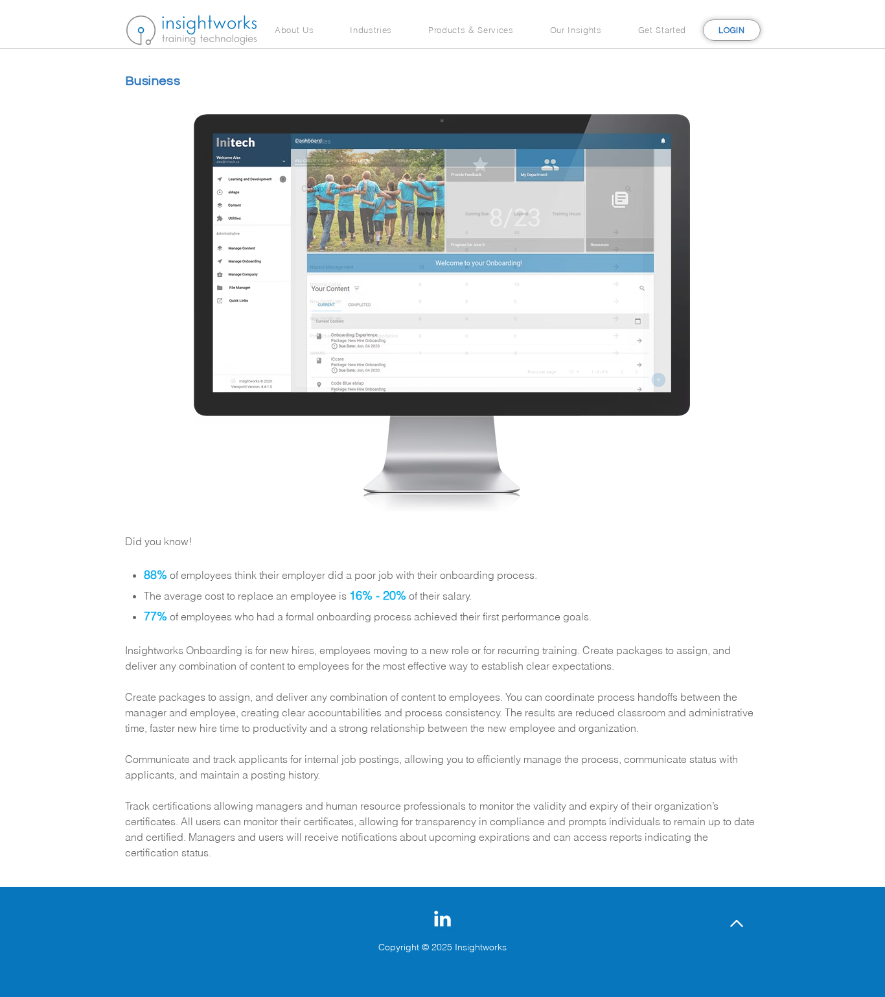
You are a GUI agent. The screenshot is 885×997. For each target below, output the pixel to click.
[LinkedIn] (442, 918)
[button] (294, 29)
